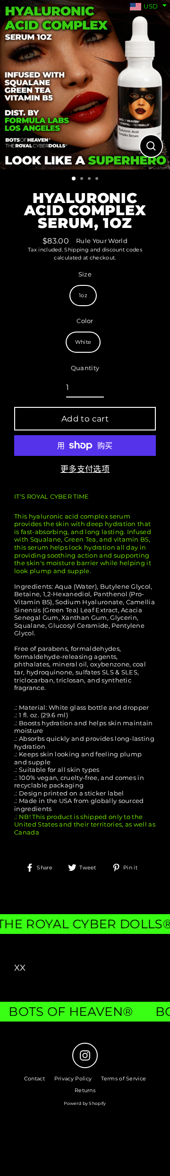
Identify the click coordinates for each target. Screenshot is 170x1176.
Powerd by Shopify (85, 1103)
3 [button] (90, 179)
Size (85, 274)
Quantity (85, 368)
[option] (85, 85)
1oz (83, 295)
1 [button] (74, 179)
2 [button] (82, 179)
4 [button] (97, 179)
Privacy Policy (73, 1078)
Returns (85, 1090)
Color (85, 320)
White (83, 342)
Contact (34, 1078)
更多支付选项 (85, 469)
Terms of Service (123, 1078)
